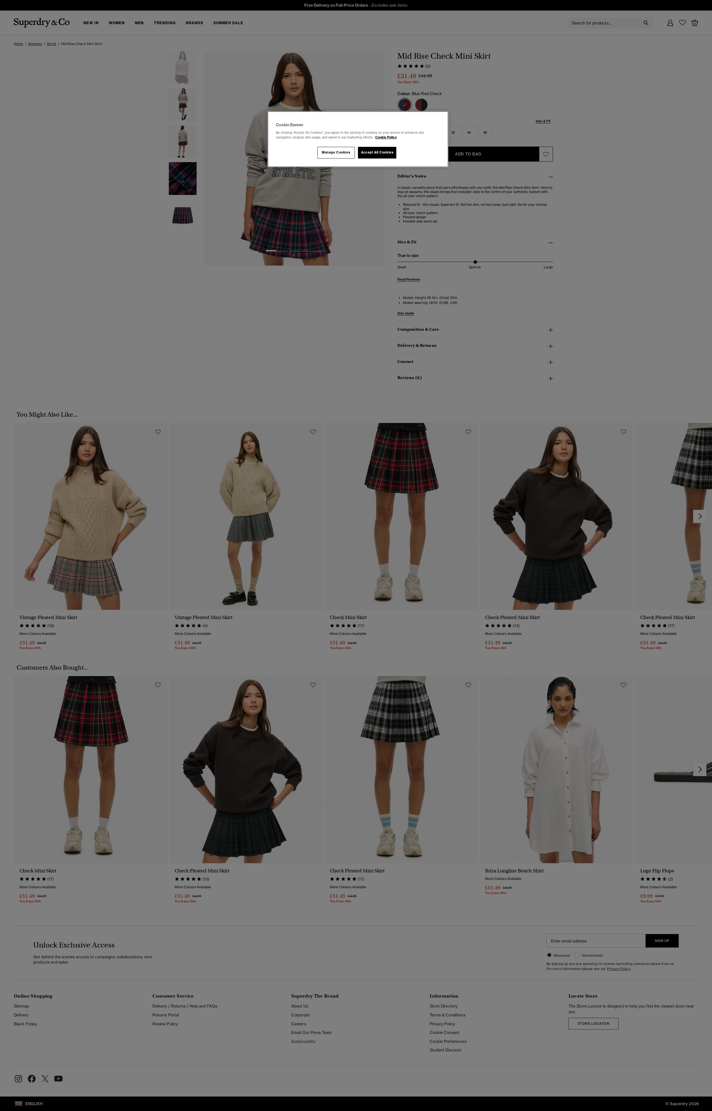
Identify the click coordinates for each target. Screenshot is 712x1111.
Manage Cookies (336, 152)
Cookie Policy (386, 137)
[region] (358, 139)
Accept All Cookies (377, 152)
